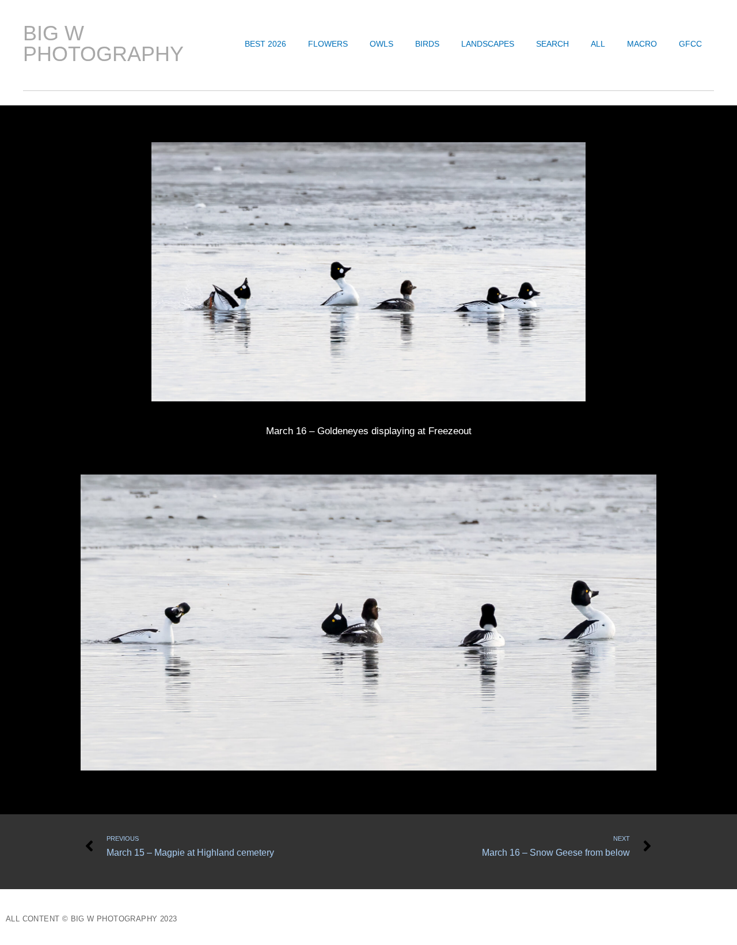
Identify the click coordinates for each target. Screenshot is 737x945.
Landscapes (487, 43)
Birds (427, 43)
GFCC (690, 43)
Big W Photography (103, 43)
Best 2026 (265, 43)
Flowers (328, 43)
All (598, 43)
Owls (381, 43)
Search (552, 43)
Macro (642, 43)
